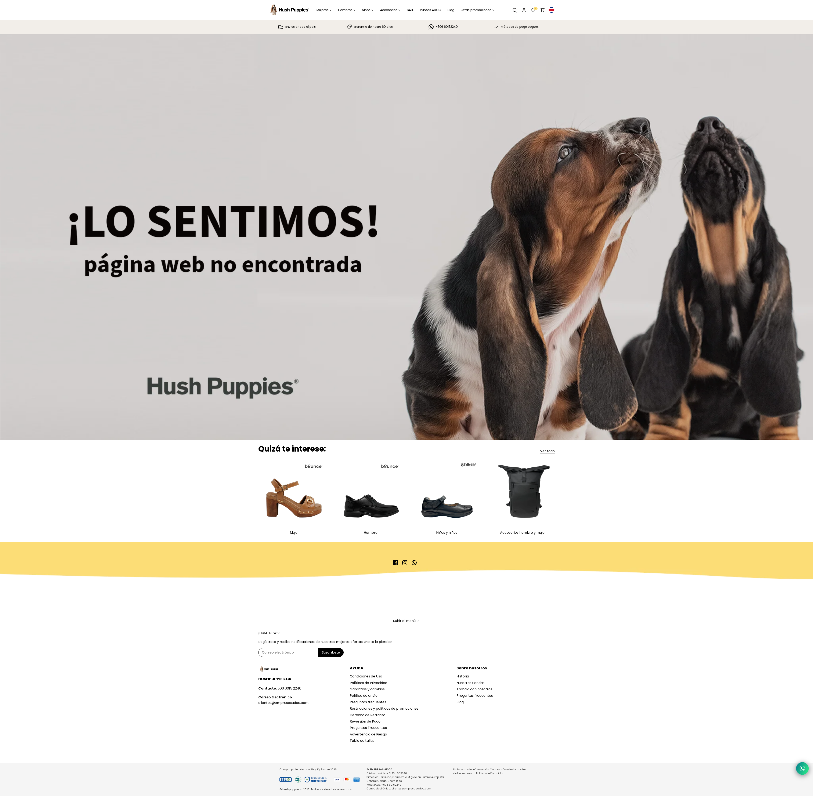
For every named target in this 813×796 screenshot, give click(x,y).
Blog (460, 702)
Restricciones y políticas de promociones (384, 708)
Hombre (370, 532)
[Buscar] (514, 10)
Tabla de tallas (362, 740)
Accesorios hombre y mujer (523, 532)
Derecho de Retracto (367, 715)
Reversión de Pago (365, 721)
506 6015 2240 (289, 688)
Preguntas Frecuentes (368, 727)
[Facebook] (395, 562)
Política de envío (363, 695)
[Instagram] (404, 562)
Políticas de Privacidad (368, 682)
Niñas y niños (446, 532)
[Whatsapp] (414, 562)
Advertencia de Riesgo (368, 734)
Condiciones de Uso (366, 676)
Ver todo (547, 451)
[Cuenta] (524, 10)
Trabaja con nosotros (474, 689)
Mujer (294, 532)
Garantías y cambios (367, 689)
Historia (462, 676)
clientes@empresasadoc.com (283, 702)
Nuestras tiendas (470, 682)
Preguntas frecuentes (368, 702)
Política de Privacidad (490, 773)
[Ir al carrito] (542, 10)
